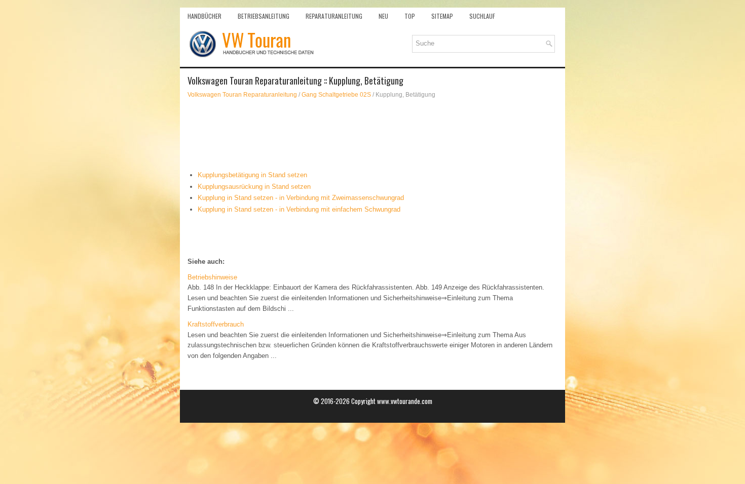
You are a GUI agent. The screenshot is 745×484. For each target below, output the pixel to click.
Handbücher (204, 16)
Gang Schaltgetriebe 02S (336, 94)
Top (409, 16)
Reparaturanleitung (334, 16)
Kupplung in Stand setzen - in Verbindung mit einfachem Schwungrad (299, 209)
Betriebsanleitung (263, 16)
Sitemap (442, 16)
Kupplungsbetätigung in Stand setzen (252, 175)
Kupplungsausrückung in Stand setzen (254, 186)
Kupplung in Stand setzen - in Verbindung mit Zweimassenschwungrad (301, 197)
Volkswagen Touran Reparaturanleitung (242, 94)
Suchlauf (482, 16)
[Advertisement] (372, 134)
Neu (383, 16)
